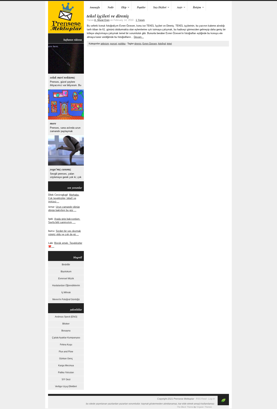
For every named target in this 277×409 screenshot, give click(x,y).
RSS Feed (201, 399)
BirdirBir (66, 264)
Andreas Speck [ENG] (66, 316)
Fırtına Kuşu (66, 344)
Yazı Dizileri (157, 7)
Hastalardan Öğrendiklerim (66, 285)
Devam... (139, 37)
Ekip (121, 7)
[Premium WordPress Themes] (223, 404)
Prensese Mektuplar (66, 17)
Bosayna (65, 330)
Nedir (111, 7)
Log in (211, 399)
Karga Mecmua (66, 365)
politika (121, 43)
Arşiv (176, 7)
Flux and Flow (66, 351)
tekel (169, 43)
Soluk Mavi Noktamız (62, 77)
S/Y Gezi (66, 379)
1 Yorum (140, 20)
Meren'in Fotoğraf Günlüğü (66, 299)
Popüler (141, 7)
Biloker (66, 323)
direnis (137, 43)
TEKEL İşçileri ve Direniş (108, 16)
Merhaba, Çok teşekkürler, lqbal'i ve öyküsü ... (63, 198)
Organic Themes (204, 407)
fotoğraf (162, 43)
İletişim (194, 7)
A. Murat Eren (101, 20)
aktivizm (105, 43)
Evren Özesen (149, 43)
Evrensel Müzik (66, 278)
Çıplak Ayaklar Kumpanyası (66, 337)
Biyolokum (66, 271)
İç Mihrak (66, 292)
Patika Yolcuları (66, 372)
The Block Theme (185, 407)
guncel (113, 43)
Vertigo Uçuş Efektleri (66, 386)
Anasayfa (95, 7)
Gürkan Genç (66, 358)
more (53, 123)
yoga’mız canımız (60, 169)
